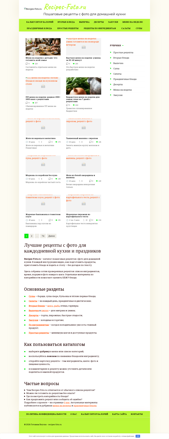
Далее (51, 236)
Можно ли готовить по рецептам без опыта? (50, 393)
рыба (57, 305)
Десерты (99, 22)
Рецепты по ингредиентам (100, 28)
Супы (139, 28)
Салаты (125, 28)
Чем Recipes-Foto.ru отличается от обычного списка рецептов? (60, 390)
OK (138, 436)
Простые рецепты (68, 28)
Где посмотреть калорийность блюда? (47, 396)
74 (43, 236)
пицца (44, 310)
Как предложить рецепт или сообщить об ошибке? (54, 399)
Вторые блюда (66, 22)
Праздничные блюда (39, 28)
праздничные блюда (85, 405)
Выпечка (84, 22)
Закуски (113, 22)
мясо (50, 305)
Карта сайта (119, 414)
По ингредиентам (39, 324)
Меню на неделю (132, 22)
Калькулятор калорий (39, 22)
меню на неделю (62, 405)
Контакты (137, 414)
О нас (67, 402)
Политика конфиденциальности (46, 414)
